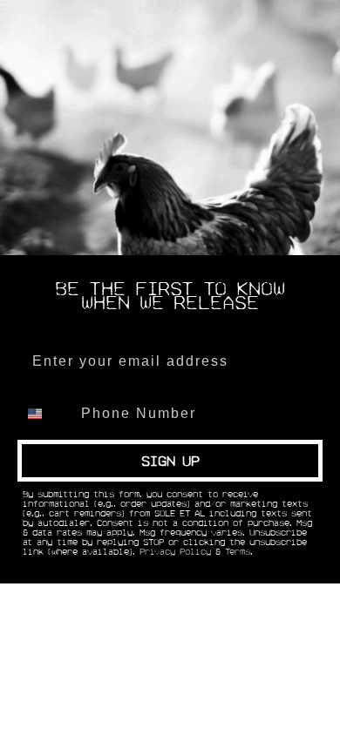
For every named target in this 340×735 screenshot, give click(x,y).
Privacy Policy (175, 552)
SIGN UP (170, 461)
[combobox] (45, 413)
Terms (237, 552)
